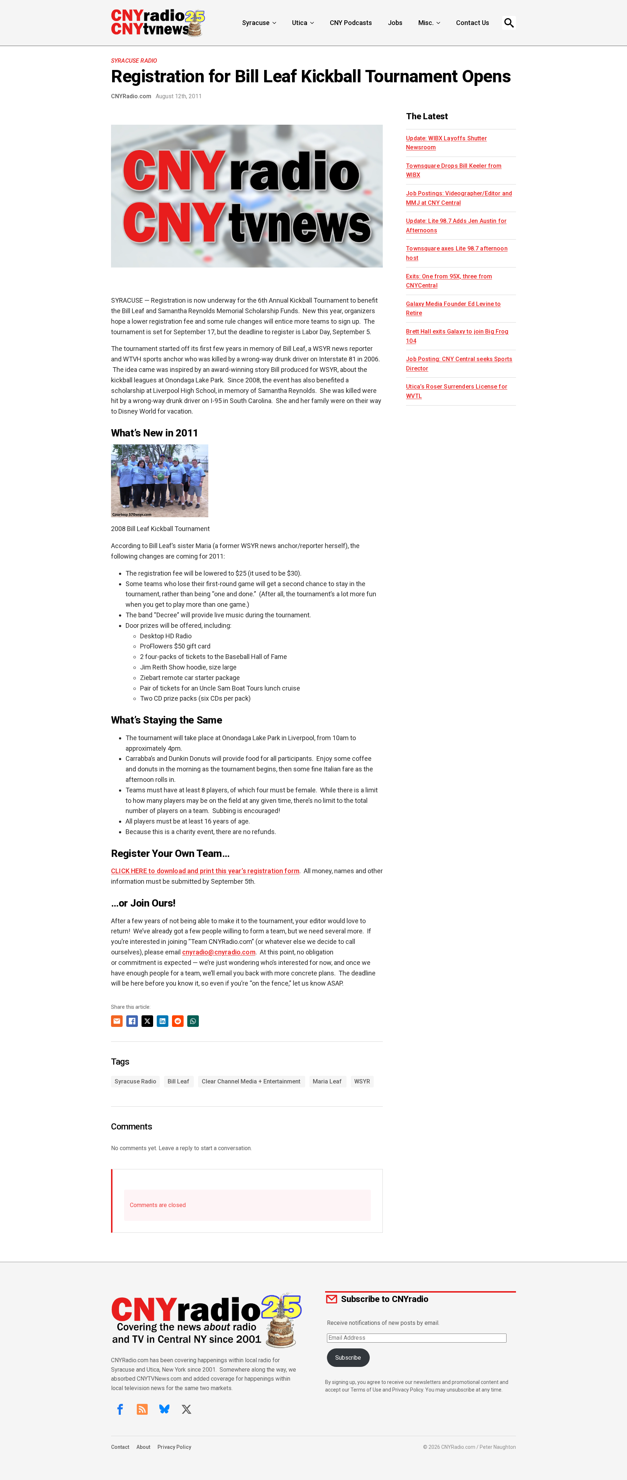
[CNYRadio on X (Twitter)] (186, 1409)
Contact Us (472, 22)
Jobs (395, 22)
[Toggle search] (509, 23)
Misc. (426, 22)
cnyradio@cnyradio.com (218, 952)
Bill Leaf (178, 1081)
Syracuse (256, 22)
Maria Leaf (327, 1081)
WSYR (362, 1081)
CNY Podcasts (351, 22)
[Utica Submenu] (312, 22)
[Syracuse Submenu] (275, 22)
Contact (120, 1447)
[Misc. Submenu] (439, 22)
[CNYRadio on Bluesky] (164, 1409)
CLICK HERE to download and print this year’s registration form (205, 871)
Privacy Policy (174, 1447)
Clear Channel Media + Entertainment (251, 1081)
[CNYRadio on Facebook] (120, 1409)
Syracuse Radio (134, 60)
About (143, 1447)
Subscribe (348, 1357)
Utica (299, 22)
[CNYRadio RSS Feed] (142, 1409)
